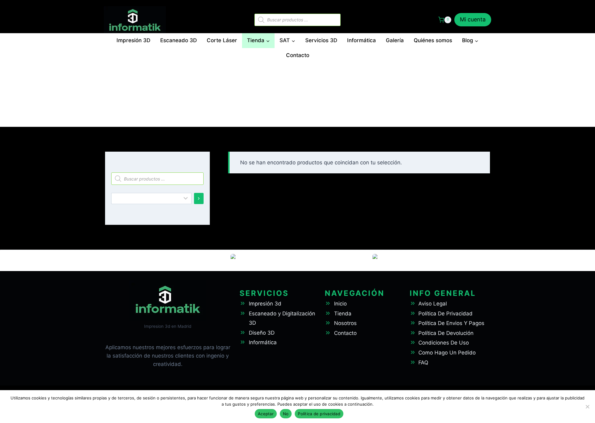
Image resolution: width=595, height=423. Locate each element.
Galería (395, 40)
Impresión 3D (133, 40)
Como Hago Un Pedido (447, 353)
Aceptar (266, 413)
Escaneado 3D (178, 40)
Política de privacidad (319, 413)
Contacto (297, 55)
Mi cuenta (473, 19)
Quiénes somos (433, 40)
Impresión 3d (265, 304)
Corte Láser (222, 40)
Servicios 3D (321, 40)
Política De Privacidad (445, 313)
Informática (361, 40)
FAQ (423, 362)
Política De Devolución (446, 333)
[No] (587, 406)
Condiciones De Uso (443, 343)
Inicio (340, 304)
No (286, 413)
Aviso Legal (432, 304)
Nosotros (345, 323)
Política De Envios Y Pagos (451, 323)
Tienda (342, 313)
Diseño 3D (262, 333)
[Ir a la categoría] (199, 198)
